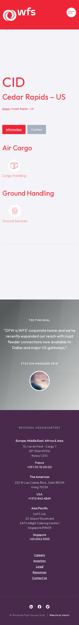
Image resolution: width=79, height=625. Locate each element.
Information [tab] (14, 129)
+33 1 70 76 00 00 (39, 467)
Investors (39, 561)
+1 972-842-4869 (39, 498)
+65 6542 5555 (40, 539)
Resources (39, 572)
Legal (39, 566)
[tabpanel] (39, 198)
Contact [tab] (36, 129)
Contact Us (39, 578)
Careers (39, 555)
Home (5, 109)
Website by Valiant (59, 615)
